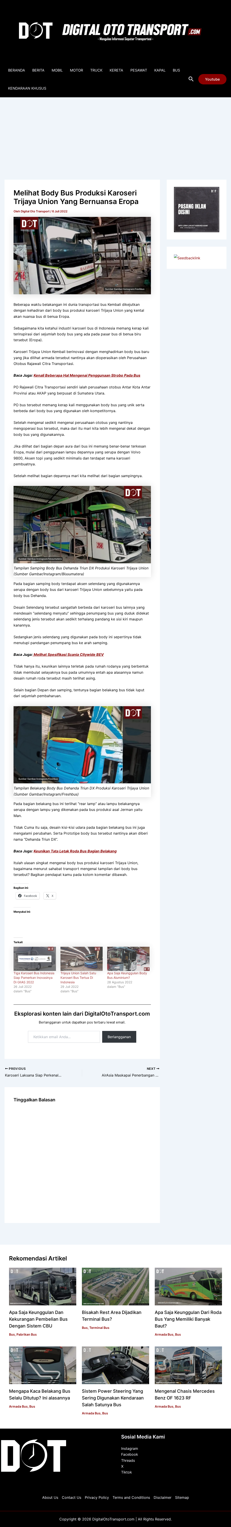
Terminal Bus (99, 1328)
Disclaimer (162, 1497)
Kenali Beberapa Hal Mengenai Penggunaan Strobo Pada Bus (87, 375)
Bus (12, 1334)
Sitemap (182, 1497)
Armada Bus (164, 1334)
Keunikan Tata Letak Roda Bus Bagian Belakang (75, 851)
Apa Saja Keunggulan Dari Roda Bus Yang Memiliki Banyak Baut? (188, 1319)
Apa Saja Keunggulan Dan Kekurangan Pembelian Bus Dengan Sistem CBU (38, 1319)
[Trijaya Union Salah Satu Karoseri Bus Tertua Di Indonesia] (81, 959)
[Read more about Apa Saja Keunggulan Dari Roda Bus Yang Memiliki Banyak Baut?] (188, 1286)
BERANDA (16, 70)
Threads (128, 1460)
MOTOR (76, 70)
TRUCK (96, 70)
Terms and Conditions (131, 1497)
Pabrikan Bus (26, 1334)
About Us (50, 1497)
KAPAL (160, 70)
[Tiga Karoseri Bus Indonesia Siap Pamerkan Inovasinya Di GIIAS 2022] (35, 959)
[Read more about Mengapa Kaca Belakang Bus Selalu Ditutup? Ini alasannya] (42, 1365)
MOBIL (57, 70)
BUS (176, 70)
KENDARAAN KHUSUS (27, 88)
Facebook (129, 1454)
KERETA (116, 70)
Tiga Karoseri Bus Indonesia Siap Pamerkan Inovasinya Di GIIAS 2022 (34, 977)
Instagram (129, 1448)
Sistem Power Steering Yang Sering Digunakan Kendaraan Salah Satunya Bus (113, 1397)
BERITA (38, 70)
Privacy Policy (97, 1497)
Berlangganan (119, 1037)
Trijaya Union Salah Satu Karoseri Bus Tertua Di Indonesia (78, 977)
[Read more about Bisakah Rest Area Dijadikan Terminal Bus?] (115, 1286)
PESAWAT (138, 70)
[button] (191, 79)
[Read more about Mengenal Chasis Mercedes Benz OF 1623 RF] (188, 1365)
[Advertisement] (115, 131)
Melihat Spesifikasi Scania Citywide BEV (68, 654)
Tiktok (126, 1472)
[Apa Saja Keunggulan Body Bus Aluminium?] (128, 959)
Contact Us (71, 1497)
